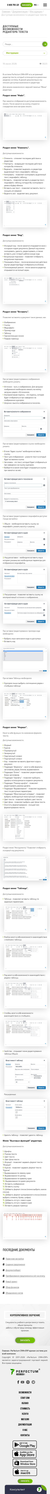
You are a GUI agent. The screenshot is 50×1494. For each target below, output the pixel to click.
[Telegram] (33, 1382)
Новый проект (11, 1281)
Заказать (26, 5)
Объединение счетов (14, 1293)
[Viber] (28, 1382)
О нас (25, 1430)
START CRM (25, 1398)
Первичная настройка (15, 1259)
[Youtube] (22, 1382)
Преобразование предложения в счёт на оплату (25, 1276)
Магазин (25, 1419)
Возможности (25, 1392)
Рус (35, 5)
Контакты (25, 1435)
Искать (44, 44)
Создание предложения (15, 1264)
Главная (5, 1350)
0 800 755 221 (13, 4)
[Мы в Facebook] (18, 1382)
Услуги (25, 1414)
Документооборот (13, 1270)
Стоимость (25, 1409)
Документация (25, 1425)
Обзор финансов (12, 1287)
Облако (25, 1403)
